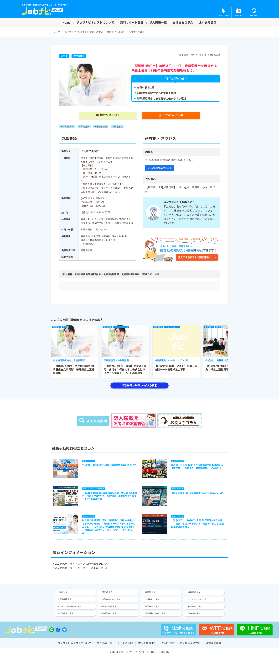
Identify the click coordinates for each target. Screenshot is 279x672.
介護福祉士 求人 (152, 599)
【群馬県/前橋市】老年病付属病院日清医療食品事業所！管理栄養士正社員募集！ (74, 369)
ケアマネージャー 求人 (198, 599)
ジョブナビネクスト (63, 32)
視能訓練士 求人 (109, 613)
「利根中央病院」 (137, 32)
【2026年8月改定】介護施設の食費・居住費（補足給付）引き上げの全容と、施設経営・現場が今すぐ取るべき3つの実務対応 (109, 496)
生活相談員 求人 (109, 606)
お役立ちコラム (183, 22)
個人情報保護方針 (190, 643)
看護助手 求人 (65, 599)
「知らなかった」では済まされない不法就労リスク (197, 493)
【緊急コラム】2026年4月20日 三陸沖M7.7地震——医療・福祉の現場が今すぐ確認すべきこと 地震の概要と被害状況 (197, 523)
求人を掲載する (147, 643)
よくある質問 (208, 22)
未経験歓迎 (101, 126)
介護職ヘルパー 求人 (111, 599)
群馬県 (110, 32)
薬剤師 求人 (107, 592)
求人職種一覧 (158, 22)
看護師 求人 (150, 592)
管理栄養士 (79, 56)
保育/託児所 (68, 126)
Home (66, 22)
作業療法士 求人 (195, 606)
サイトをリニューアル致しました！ (90, 568)
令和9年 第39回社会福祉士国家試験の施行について (109, 465)
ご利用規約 (168, 643)
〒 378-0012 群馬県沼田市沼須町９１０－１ (172, 160)
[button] (54, 351)
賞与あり (118, 126)
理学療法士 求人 (152, 606)
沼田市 (121, 32)
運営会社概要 (213, 643)
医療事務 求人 (194, 613)
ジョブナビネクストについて (95, 22)
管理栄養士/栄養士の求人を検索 (139, 385)
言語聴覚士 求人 (66, 613)
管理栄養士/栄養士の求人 (90, 32)
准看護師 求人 (194, 592)
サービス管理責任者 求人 (70, 606)
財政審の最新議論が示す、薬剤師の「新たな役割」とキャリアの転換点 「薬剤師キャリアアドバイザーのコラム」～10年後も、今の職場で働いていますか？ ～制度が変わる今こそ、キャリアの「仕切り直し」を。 (109, 527)
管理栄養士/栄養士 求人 (155, 613)
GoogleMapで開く (161, 168)
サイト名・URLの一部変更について (90, 563)
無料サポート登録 (131, 22)
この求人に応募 (173, 115)
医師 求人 (63, 592)
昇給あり (85, 126)
